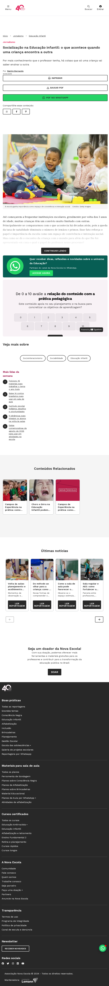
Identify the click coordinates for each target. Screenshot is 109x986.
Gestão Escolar (10, 741)
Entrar (100, 9)
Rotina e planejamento (14, 842)
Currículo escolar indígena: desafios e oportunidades (15, 409)
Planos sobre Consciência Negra (19, 780)
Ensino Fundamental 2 (14, 837)
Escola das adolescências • (16, 745)
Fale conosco (9, 872)
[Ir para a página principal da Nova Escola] (20, 8)
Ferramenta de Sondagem (16, 776)
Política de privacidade (14, 925)
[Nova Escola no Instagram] (13, 963)
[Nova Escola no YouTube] (23, 963)
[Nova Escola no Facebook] (3, 963)
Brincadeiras (8, 732)
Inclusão (6, 728)
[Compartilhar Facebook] (16, 111)
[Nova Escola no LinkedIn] (18, 963)
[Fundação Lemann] (30, 980)
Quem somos (9, 877)
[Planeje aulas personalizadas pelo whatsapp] (102, 948)
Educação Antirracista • (14, 824)
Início (5, 36)
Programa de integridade (15, 921)
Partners (6, 894)
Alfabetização (9, 723)
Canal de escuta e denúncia (17, 929)
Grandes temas (10, 711)
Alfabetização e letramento (17, 833)
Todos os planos (10, 772)
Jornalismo (18, 36)
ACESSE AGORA (41, 273)
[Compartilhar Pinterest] (26, 111)
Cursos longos (9, 850)
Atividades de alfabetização (17, 802)
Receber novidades (15, 948)
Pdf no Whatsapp (57, 97)
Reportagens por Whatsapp (16, 754)
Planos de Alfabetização (15, 785)
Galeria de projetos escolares (17, 749)
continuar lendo (55, 250)
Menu (8, 9)
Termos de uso (10, 916)
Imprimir (57, 78)
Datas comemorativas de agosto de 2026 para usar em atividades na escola (16, 432)
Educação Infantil (37, 36)
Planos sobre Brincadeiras (16, 789)
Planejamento (9, 736)
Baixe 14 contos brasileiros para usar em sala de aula (14, 397)
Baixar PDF (57, 87)
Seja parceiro (9, 885)
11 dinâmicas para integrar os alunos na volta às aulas (15, 418)
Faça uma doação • (12, 890)
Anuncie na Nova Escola (15, 898)
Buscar (88, 9)
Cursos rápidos (10, 846)
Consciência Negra (12, 715)
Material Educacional (13, 793)
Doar (54, 672)
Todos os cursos (10, 820)
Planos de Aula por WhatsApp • (19, 798)
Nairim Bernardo (15, 71)
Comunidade (9, 868)
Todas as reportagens (13, 706)
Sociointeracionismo (32, 358)
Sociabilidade (56, 358)
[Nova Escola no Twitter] (8, 963)
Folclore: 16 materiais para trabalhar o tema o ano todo (15, 385)
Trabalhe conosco (11, 881)
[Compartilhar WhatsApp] (7, 111)
